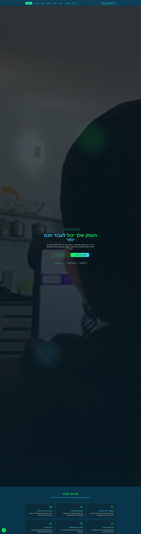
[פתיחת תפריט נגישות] (4, 530)
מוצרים (60, 3)
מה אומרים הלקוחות (60, 255)
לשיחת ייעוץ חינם (81, 255)
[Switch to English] (37, 3)
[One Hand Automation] (108, 3)
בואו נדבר (28, 3)
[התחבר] (34, 3)
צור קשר (42, 3)
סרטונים (48, 3)
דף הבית (74, 3)
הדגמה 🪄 (67, 3)
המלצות (55, 3)
